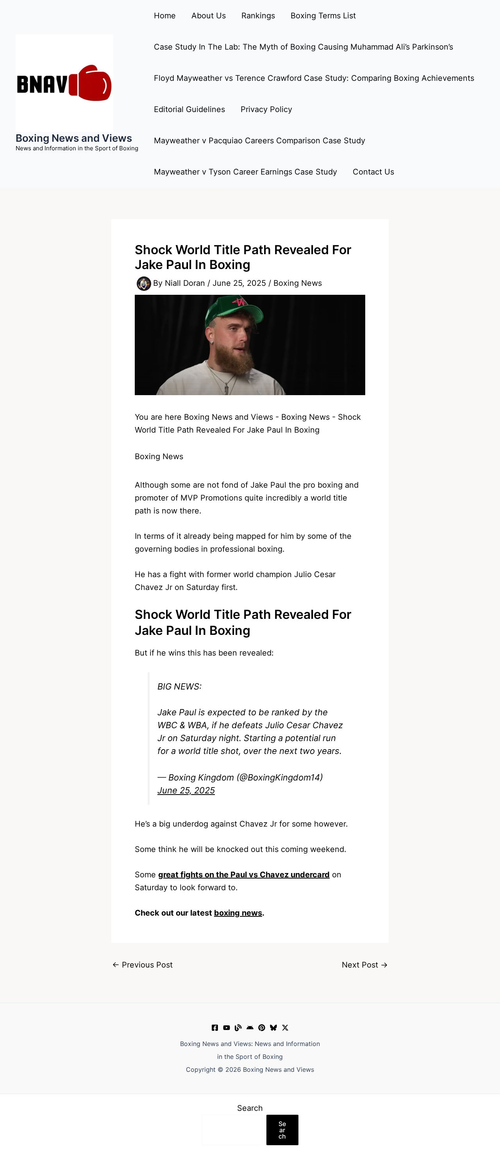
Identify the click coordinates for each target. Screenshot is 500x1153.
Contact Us (373, 171)
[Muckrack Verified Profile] (238, 1027)
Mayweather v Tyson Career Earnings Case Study (245, 171)
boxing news (238, 913)
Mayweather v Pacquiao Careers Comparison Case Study (259, 140)
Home (165, 15)
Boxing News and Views (74, 138)
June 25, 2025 (186, 790)
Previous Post (142, 965)
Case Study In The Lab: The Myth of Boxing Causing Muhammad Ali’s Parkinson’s (303, 47)
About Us (208, 15)
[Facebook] (214, 1027)
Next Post (365, 965)
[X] (285, 1027)
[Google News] (250, 1027)
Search (250, 1108)
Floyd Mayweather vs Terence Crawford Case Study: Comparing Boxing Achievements (314, 78)
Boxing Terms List (323, 15)
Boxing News (297, 283)
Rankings (258, 15)
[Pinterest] (261, 1027)
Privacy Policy (266, 109)
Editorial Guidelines (189, 109)
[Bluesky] (273, 1027)
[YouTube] (226, 1027)
